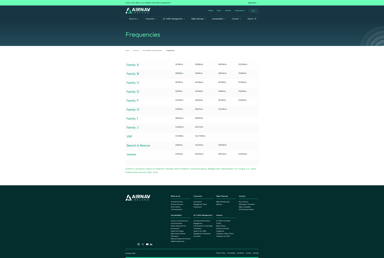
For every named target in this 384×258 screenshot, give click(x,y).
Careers (228, 10)
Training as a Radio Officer (225, 234)
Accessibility (231, 253)
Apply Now (252, 3)
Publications (239, 10)
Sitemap (255, 253)
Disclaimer (240, 253)
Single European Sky (177, 241)
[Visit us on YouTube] (147, 244)
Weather (219, 204)
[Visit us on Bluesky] (135, 244)
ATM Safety (198, 228)
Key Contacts (243, 202)
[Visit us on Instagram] (139, 244)
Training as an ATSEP (223, 236)
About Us (133, 19)
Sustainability (217, 19)
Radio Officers (221, 226)
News (219, 10)
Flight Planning (197, 19)
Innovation (197, 236)
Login (253, 11)
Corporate (149, 19)
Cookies (248, 253)
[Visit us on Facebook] (127, 244)
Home (127, 50)
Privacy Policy (221, 253)
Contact (235, 19)
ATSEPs (218, 223)
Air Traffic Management (173, 19)
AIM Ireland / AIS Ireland (247, 204)
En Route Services (177, 204)
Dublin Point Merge (177, 231)
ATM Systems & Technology (203, 226)
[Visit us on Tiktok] (131, 244)
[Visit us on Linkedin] (151, 244)
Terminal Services (177, 202)
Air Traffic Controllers (223, 221)
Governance (198, 202)
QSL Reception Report (246, 209)
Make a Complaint (245, 207)
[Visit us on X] (142, 244)
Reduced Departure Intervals (180, 239)
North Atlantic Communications (152, 50)
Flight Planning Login (223, 202)
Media (210, 10)
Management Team (200, 204)
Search (250, 19)
